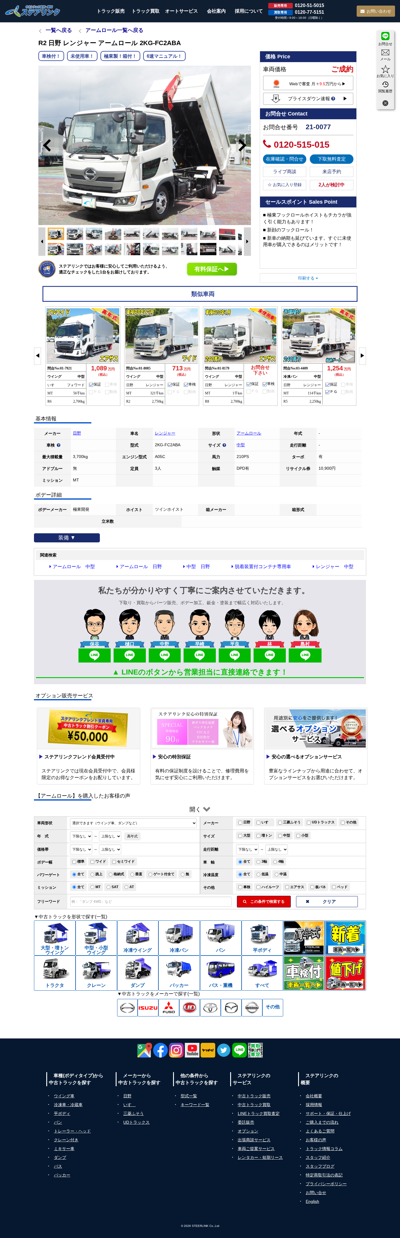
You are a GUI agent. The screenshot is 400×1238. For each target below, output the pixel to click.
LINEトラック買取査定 (259, 1113)
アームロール (249, 433)
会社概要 (314, 1096)
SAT (115, 887)
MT (97, 887)
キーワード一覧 (195, 1104)
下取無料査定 (332, 158)
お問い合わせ (379, 11)
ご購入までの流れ (322, 1122)
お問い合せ (316, 1192)
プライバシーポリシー (326, 1183)
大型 (246, 835)
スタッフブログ (320, 1166)
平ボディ (62, 1113)
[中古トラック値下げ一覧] (345, 973)
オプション (248, 1131)
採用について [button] (249, 10)
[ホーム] (33, 11)
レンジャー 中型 (334, 566)
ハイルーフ (270, 887)
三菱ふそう (292, 822)
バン (58, 1122)
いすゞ (266, 822)
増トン (266, 835)
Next (245, 145)
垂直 (138, 874)
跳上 (98, 874)
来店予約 (331, 171)
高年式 (132, 836)
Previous (44, 145)
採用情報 (314, 1104)
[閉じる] (385, 104)
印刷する (307, 278)
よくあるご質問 (320, 1131)
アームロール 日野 (141, 566)
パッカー (62, 1175)
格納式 (119, 874)
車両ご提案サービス (256, 1148)
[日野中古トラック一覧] (127, 1007)
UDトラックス (323, 822)
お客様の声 (316, 1139)
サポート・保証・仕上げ (328, 1113)
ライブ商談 (284, 171)
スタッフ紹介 (318, 1157)
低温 (265, 874)
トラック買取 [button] (145, 10)
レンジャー (165, 433)
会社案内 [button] (216, 10)
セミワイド (126, 861)
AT (131, 887)
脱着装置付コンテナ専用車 (263, 566)
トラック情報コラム (324, 1148)
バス (58, 1166)
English (312, 1201)
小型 (304, 835)
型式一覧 (189, 1096)
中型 (241, 444)
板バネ (320, 887)
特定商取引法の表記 (324, 1175)
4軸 (281, 861)
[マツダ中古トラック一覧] (231, 1007)
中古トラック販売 (254, 1096)
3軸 (264, 861)
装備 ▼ (67, 538)
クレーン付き (66, 1139)
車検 (246, 887)
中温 (283, 874)
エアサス (297, 887)
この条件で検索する (266, 901)
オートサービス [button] (181, 10)
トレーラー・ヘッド (72, 1131)
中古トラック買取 (254, 1104)
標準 (80, 861)
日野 (77, 433)
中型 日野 (198, 566)
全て (246, 861)
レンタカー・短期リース (260, 1157)
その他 (351, 822)
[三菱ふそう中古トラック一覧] (168, 1007)
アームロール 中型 (74, 566)
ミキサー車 (64, 1148)
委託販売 (246, 1122)
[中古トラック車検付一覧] (304, 973)
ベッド (342, 887)
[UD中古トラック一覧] (189, 1007)
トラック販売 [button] (111, 10)
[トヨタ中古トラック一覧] (210, 1007)
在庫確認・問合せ (284, 158)
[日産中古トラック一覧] (252, 1007)
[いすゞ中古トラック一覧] (148, 1007)
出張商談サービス (254, 1139)
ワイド (100, 861)
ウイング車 (64, 1096)
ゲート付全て (164, 874)
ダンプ (60, 1157)
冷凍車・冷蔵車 (68, 1104)
